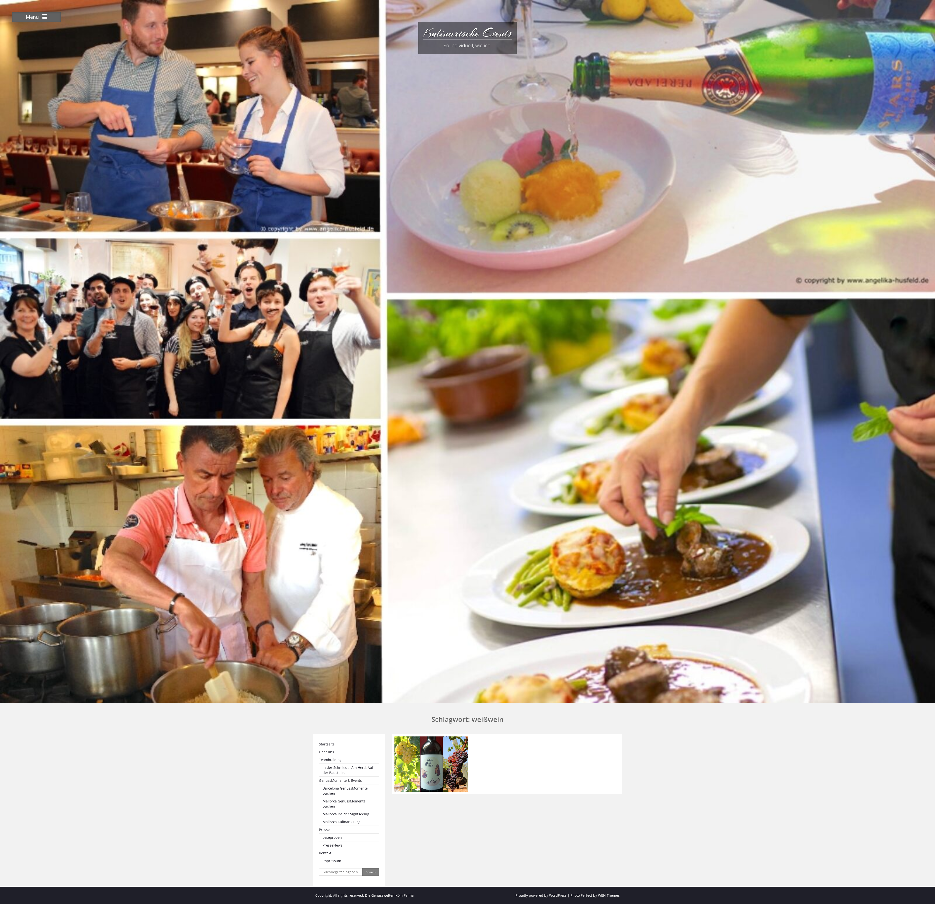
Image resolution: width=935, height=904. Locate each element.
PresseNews (332, 845)
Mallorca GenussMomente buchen (344, 804)
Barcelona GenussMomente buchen (345, 791)
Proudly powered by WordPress (541, 895)
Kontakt (325, 853)
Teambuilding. (331, 759)
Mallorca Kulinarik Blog (341, 821)
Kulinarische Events (467, 33)
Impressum (332, 860)
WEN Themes (609, 895)
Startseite (327, 744)
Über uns (326, 752)
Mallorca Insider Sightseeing (346, 814)
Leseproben (332, 837)
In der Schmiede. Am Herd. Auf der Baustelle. (348, 770)
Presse (324, 829)
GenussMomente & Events (340, 780)
